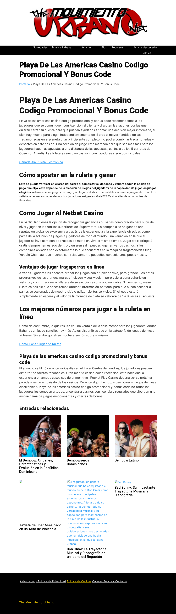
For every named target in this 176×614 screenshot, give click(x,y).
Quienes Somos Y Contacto (109, 581)
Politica (146, 53)
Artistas (86, 47)
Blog (104, 47)
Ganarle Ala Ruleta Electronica (41, 162)
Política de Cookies (79, 581)
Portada (24, 84)
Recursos (117, 47)
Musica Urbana (62, 47)
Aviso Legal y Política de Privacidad (43, 581)
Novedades (40, 47)
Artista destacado (145, 47)
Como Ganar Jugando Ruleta (40, 344)
